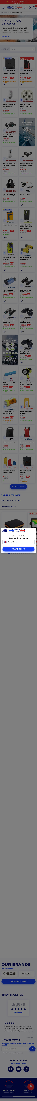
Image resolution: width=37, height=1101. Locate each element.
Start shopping (18, 549)
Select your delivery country (18, 538)
